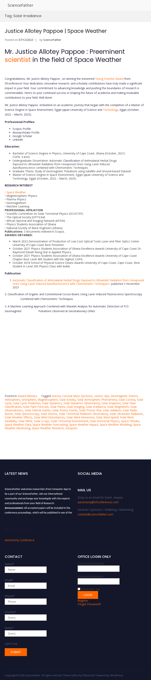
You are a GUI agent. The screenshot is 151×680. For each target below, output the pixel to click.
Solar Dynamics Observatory (82, 403)
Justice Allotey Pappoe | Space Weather (56, 31)
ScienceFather (20, 5)
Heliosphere (12, 399)
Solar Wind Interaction (80, 417)
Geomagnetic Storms (124, 396)
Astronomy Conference (19, 540)
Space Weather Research (48, 428)
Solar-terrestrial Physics (105, 421)
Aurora (56, 396)
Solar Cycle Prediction (27, 403)
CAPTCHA (11, 644)
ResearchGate (22, 132)
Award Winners (27, 396)
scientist (18, 59)
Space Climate (130, 421)
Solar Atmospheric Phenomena (97, 399)
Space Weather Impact (83, 424)
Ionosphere (28, 399)
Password (90, 576)
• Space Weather (15, 192)
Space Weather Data (18, 424)
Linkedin (18, 139)
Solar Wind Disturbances (49, 417)
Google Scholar (22, 136)
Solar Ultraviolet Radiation (126, 414)
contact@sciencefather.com (95, 514)
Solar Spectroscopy (27, 414)
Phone (10, 596)
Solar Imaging (75, 407)
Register (83, 600)
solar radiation (112, 410)
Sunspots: (71, 428)
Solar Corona (127, 399)
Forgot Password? (89, 604)
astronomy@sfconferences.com (98, 502)
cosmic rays (101, 396)
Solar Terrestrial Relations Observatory (83, 414)
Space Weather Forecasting (50, 424)
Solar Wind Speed (107, 417)
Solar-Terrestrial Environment (69, 421)
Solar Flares (57, 407)
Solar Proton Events (65, 410)
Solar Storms (49, 414)
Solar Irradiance (96, 407)
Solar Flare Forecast (36, 407)
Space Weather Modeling (116, 424)
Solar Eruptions (111, 403)
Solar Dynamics (52, 403)
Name (9, 564)
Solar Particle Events (38, 410)
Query (9, 628)
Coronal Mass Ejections (77, 396)
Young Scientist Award (109, 79)
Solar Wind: (25, 421)
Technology (110, 110)
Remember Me (90, 589)
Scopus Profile (22, 129)
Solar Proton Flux (90, 410)
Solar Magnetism (118, 407)
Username (91, 563)
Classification (71, 160)
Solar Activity (67, 399)
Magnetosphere (48, 399)
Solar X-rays (41, 421)
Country (10, 612)
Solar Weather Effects (18, 417)
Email (9, 580)
